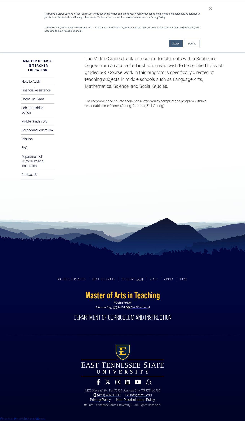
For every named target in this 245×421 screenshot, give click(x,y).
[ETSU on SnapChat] (147, 383)
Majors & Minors (72, 279)
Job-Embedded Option (32, 110)
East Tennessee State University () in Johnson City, (122, 360)
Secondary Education (36, 130)
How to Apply (31, 81)
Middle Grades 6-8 (34, 121)
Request (133, 279)
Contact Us (29, 174)
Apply (169, 279)
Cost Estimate (104, 279)
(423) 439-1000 (108, 395)
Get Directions (139, 307)
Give (183, 279)
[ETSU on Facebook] (97, 383)
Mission (27, 138)
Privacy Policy (100, 399)
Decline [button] (192, 43)
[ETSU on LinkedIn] (126, 383)
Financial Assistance (36, 90)
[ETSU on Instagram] (116, 383)
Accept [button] (175, 43)
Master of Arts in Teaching (122, 295)
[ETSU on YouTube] (136, 383)
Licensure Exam (32, 99)
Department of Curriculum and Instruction (32, 161)
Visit (154, 279)
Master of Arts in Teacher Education (38, 65)
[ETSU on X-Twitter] (106, 383)
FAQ (24, 147)
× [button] (210, 7)
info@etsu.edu (141, 395)
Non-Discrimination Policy (135, 399)
